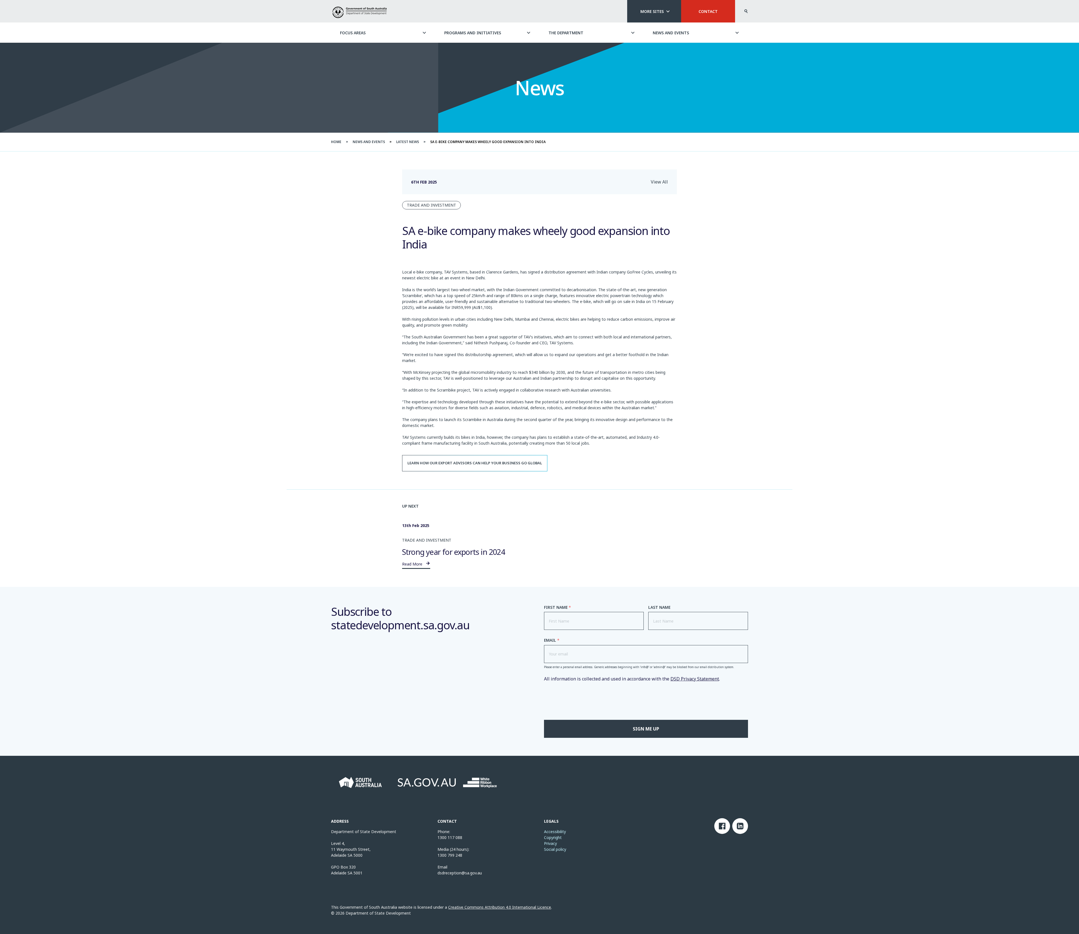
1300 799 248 (450, 855)
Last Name (659, 607)
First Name (557, 607)
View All (659, 182)
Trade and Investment (431, 205)
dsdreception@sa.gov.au (460, 873)
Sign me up (646, 729)
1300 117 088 (450, 837)
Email (551, 640)
